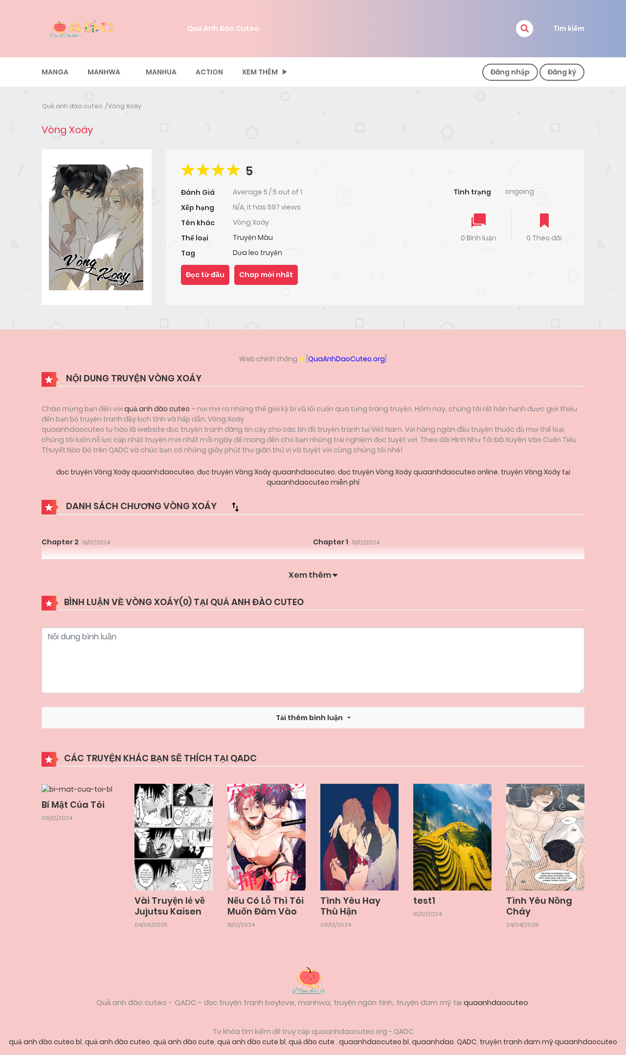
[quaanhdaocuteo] (83, 28)
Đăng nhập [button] (510, 72)
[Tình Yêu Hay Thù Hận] (359, 837)
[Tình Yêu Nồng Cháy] (545, 837)
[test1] (452, 837)
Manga (55, 72)
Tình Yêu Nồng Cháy (539, 905)
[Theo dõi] (544, 222)
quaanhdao (433, 1042)
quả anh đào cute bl (251, 1042)
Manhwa (104, 72)
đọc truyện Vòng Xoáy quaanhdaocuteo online (417, 472)
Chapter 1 (330, 542)
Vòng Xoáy (124, 106)
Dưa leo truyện (257, 253)
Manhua (161, 72)
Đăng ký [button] (562, 72)
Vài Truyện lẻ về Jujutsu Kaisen (169, 905)
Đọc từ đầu (205, 275)
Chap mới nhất (266, 275)
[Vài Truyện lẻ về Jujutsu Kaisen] (173, 837)
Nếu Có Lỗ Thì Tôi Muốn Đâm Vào (265, 905)
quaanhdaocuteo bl (374, 1042)
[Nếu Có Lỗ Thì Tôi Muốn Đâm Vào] (266, 837)
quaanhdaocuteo (496, 1002)
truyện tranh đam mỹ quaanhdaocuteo (548, 1042)
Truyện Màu (253, 237)
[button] (524, 28)
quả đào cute (312, 1042)
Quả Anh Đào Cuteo (223, 28)
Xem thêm (260, 72)
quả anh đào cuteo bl (45, 1042)
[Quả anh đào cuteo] (313, 980)
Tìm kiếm (568, 28)
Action (209, 72)
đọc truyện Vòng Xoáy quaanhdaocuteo (125, 472)
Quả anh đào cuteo (72, 106)
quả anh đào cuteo (157, 409)
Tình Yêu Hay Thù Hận (350, 905)
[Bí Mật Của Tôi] (77, 789)
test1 (424, 900)
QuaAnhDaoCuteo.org (346, 359)
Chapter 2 (60, 542)
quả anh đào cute (183, 1042)
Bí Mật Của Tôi (73, 804)
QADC (467, 1042)
